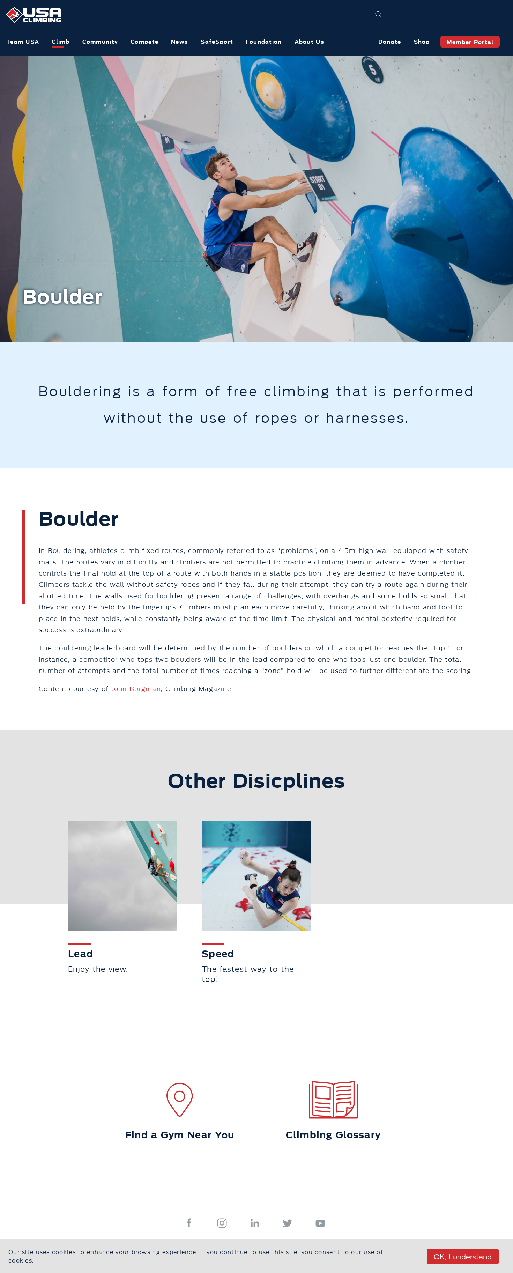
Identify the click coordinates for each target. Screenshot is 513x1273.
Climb (60, 41)
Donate (389, 41)
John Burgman (136, 689)
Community (100, 41)
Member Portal (470, 42)
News (179, 41)
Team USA (22, 41)
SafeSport (217, 41)
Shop (422, 41)
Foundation (264, 41)
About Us (309, 41)
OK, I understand (463, 1257)
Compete (144, 41)
